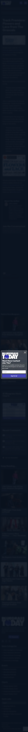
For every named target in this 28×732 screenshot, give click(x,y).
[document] (14, 366)
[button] (25, 352)
